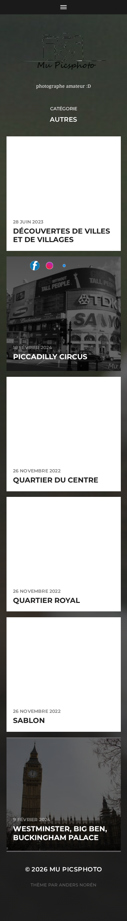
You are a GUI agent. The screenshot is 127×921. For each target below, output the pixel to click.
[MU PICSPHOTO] (64, 51)
